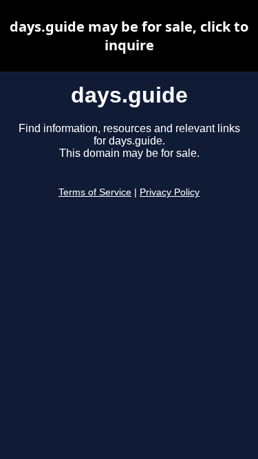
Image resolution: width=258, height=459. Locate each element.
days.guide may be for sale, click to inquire (129, 35)
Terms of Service (94, 192)
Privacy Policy (170, 192)
